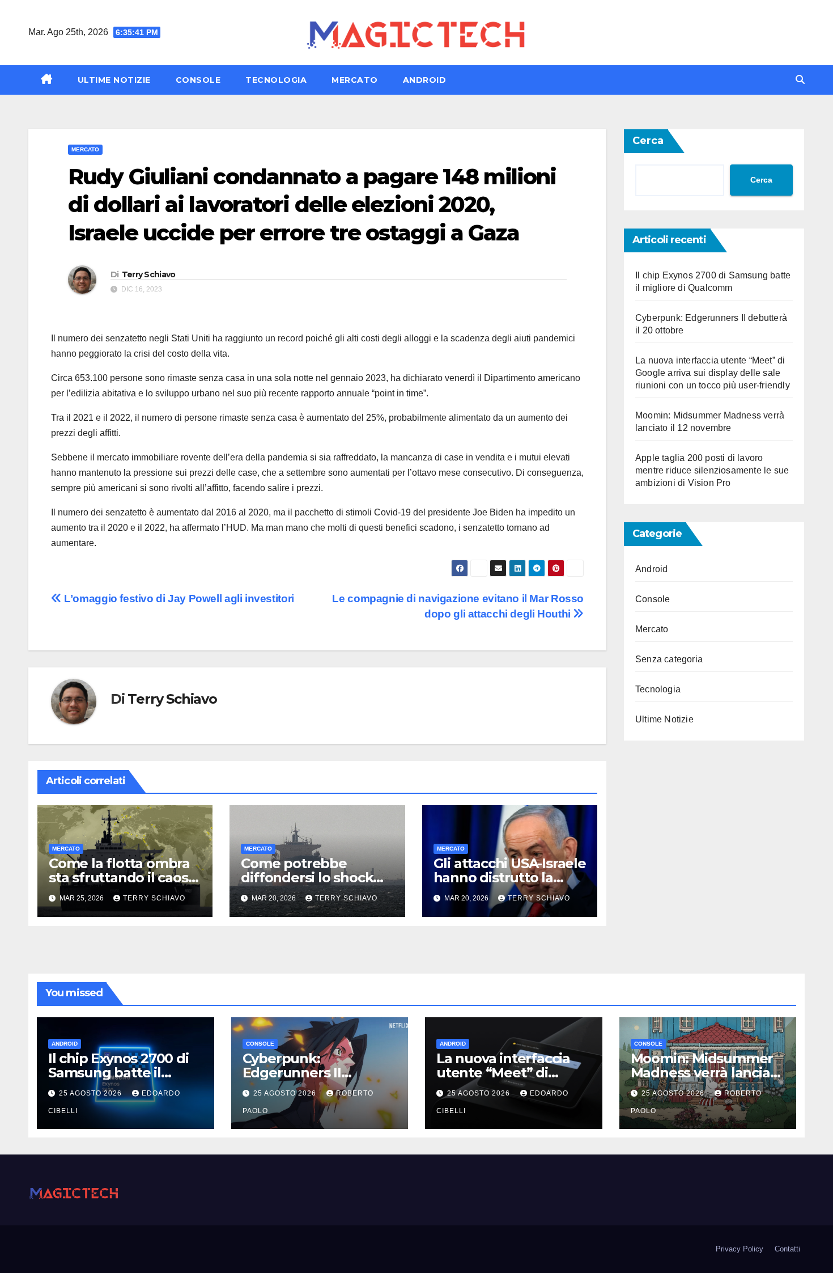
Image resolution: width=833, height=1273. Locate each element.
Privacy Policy (739, 1249)
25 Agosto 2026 (91, 1093)
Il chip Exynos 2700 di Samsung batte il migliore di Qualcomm (122, 1072)
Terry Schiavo (149, 274)
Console (198, 80)
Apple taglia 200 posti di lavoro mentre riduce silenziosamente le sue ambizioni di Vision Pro (712, 470)
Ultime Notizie (114, 80)
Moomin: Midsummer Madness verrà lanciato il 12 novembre (707, 1072)
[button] (800, 79)
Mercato (355, 80)
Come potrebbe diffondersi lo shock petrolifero (307, 877)
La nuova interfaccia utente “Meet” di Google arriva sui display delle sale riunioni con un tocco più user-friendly (712, 373)
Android (425, 80)
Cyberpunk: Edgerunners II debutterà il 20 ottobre (318, 1072)
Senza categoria (669, 659)
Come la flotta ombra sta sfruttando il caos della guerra (119, 877)
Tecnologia (276, 80)
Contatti (787, 1249)
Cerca (648, 140)
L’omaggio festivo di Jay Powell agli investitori (178, 598)
